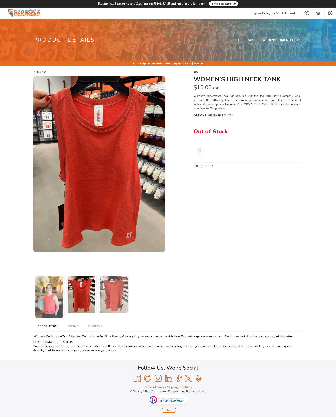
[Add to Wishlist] (199, 151)
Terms (148, 387)
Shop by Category (262, 13)
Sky (251, 40)
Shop (236, 40)
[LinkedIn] (168, 378)
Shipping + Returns (179, 387)
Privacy (159, 387)
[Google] (147, 378)
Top (169, 410)
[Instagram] (158, 378)
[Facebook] (137, 378)
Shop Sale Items (221, 3)
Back (41, 72)
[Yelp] (199, 378)
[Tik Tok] (178, 378)
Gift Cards (289, 13)
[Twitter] (188, 378)
